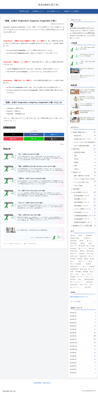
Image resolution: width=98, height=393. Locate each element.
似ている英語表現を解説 (10, 127)
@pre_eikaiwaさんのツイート (79, 296)
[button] (54, 139)
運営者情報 (37, 383)
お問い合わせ (46, 383)
